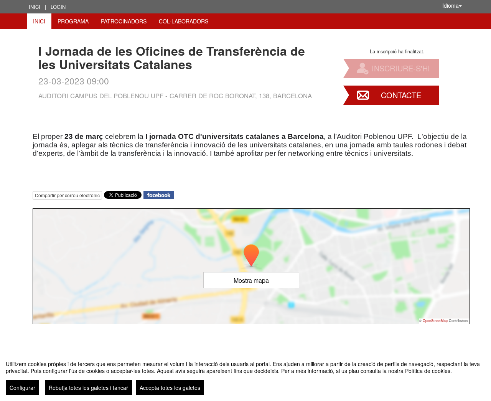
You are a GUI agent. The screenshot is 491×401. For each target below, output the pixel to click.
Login (58, 6)
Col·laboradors (183, 21)
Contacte (401, 95)
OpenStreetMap (435, 320)
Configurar (22, 387)
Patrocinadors (124, 21)
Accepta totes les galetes (170, 387)
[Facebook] (158, 194)
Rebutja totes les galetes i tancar (88, 387)
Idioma (450, 5)
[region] (245, 375)
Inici (34, 6)
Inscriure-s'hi (401, 68)
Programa (73, 21)
